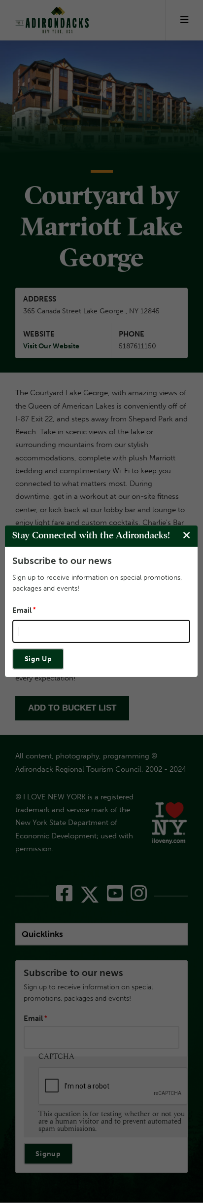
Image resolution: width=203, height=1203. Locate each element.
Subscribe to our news (62, 560)
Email (22, 610)
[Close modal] (186, 535)
